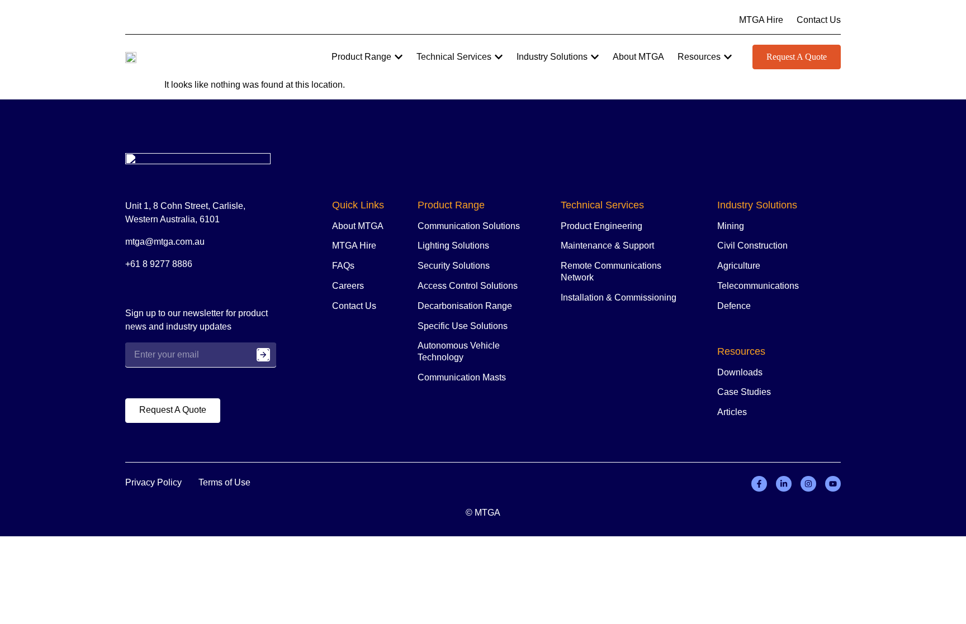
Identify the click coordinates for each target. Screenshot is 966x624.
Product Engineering (601, 226)
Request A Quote (796, 56)
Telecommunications (758, 285)
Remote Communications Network (611, 271)
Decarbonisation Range (465, 306)
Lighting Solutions (453, 245)
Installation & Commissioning (618, 297)
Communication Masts (462, 377)
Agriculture (738, 265)
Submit (263, 354)
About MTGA (357, 226)
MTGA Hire (354, 245)
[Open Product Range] (398, 57)
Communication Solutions (469, 226)
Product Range (451, 205)
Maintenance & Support (607, 245)
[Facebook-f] (759, 484)
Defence (734, 306)
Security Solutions (454, 265)
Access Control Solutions (468, 285)
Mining (730, 226)
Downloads (740, 372)
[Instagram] (808, 484)
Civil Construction (752, 245)
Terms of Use (224, 482)
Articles (732, 412)
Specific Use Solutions (463, 326)
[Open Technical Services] (498, 57)
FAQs (343, 265)
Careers (348, 285)
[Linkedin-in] (784, 484)
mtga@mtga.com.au (165, 241)
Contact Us (354, 306)
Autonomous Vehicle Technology (459, 351)
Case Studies (744, 392)
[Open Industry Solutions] (594, 57)
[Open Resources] (727, 57)
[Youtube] (833, 484)
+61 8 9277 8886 (158, 264)
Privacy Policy (153, 482)
